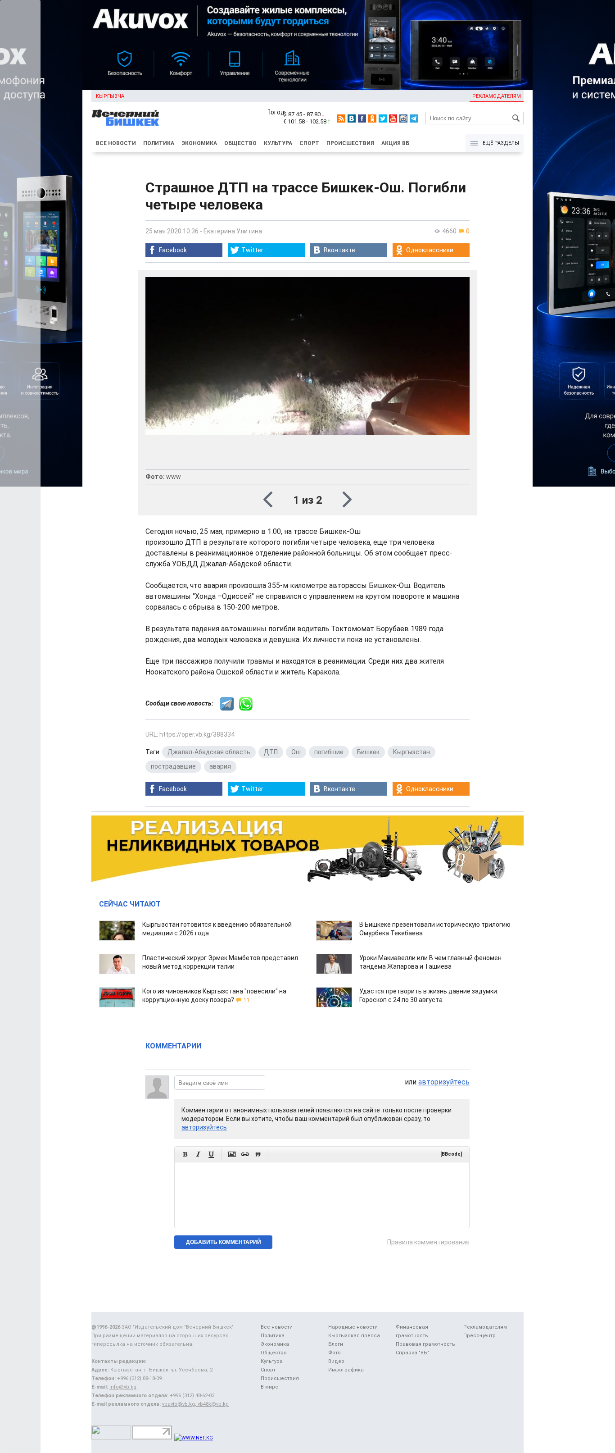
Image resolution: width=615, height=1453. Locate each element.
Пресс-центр (479, 1336)
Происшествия (350, 143)
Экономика (199, 143)
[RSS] (341, 118)
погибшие (329, 752)
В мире (269, 1387)
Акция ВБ (395, 143)
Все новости (116, 143)
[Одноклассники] (372, 118)
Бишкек (368, 752)
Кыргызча (110, 96)
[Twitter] (383, 118)
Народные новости (353, 1327)
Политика (158, 143)
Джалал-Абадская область (208, 752)
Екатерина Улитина (232, 231)
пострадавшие (173, 766)
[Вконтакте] (352, 118)
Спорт (309, 143)
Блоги (335, 1344)
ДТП (271, 752)
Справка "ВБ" (412, 1353)
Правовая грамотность (425, 1344)
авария (220, 766)
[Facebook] (362, 118)
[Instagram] (403, 118)
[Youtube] (393, 118)
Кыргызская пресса (354, 1336)
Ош (296, 752)
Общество (240, 143)
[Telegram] (414, 118)
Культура (278, 143)
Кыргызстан (411, 752)
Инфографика (346, 1370)
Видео (336, 1361)
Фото (334, 1353)
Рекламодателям (496, 96)
